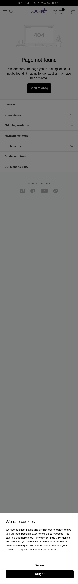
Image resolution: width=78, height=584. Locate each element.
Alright (39, 574)
